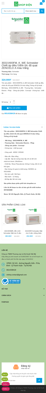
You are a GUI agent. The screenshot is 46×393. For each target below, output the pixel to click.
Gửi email (39, 380)
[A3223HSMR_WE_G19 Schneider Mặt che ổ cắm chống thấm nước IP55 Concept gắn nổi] (12, 218)
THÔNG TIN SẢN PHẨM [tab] (11, 127)
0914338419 (9, 113)
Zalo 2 (5, 379)
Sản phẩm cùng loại (13, 204)
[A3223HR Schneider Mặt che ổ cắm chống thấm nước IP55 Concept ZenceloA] (33, 218)
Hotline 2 (6, 389)
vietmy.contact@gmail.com (16, 275)
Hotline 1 (6, 384)
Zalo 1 (5, 374)
